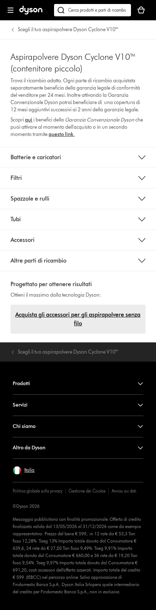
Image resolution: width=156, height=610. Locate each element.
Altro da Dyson (29, 448)
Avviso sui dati (124, 491)
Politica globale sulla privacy (37, 491)
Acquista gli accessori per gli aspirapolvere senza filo (77, 319)
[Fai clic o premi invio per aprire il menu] (10, 10)
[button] (23, 470)
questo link (61, 134)
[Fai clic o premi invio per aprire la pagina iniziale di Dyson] (30, 13)
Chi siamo (24, 426)
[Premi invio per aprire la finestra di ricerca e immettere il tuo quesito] (92, 10)
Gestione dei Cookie (87, 491)
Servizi (20, 405)
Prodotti (21, 383)
